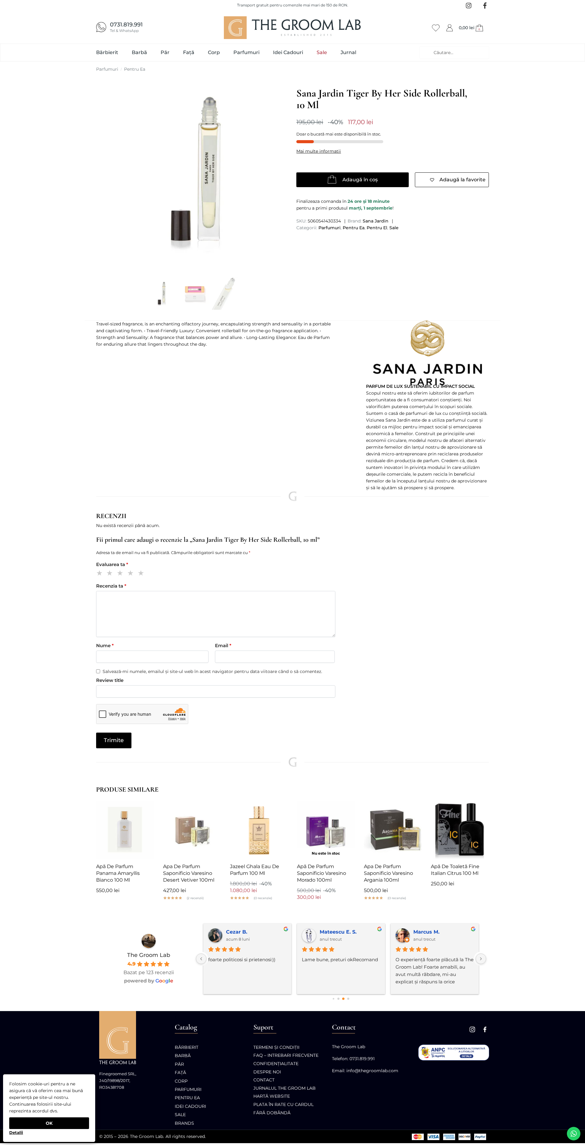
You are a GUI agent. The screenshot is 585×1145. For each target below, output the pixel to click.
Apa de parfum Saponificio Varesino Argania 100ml (388, 873)
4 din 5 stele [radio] (131, 573)
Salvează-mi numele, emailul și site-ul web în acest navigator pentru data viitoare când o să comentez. (212, 671)
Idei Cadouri (190, 1106)
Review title (109, 680)
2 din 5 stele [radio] (110, 573)
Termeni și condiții (276, 1047)
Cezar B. (236, 932)
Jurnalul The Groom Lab (284, 1088)
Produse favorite (436, 27)
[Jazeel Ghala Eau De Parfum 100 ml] (259, 830)
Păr (179, 1064)
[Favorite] (144, 810)
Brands (184, 1123)
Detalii (16, 1132)
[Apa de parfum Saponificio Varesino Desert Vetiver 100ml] (192, 830)
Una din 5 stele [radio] (100, 573)
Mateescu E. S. (338, 932)
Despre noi (267, 1072)
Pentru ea (187, 1097)
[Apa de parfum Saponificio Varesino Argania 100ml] (393, 830)
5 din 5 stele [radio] (142, 573)
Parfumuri (107, 69)
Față (180, 1072)
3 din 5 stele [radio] (121, 573)
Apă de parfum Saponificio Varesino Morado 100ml (321, 873)
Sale (394, 227)
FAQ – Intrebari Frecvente (285, 1055)
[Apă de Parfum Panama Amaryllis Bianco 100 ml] (125, 830)
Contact (264, 1080)
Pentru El (377, 227)
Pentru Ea (134, 69)
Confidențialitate (275, 1063)
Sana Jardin (375, 221)
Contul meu (449, 27)
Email (223, 645)
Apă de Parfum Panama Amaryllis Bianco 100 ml (118, 873)
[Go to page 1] (338, 998)
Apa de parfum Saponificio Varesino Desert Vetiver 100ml (188, 873)
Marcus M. (426, 932)
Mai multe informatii (318, 151)
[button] (471, 27)
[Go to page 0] (333, 998)
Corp (181, 1081)
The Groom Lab (148, 955)
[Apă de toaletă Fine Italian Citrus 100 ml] (460, 830)
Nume (105, 645)
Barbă (183, 1055)
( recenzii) (195, 898)
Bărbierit (186, 1047)
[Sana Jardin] (427, 353)
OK (49, 1123)
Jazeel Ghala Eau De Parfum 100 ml (254, 870)
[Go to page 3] (348, 998)
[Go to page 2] (343, 998)
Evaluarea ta (112, 564)
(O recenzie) (263, 898)
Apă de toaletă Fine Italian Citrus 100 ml (455, 870)
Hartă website (271, 1096)
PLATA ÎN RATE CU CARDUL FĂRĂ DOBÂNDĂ (283, 1108)
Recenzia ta (111, 586)
